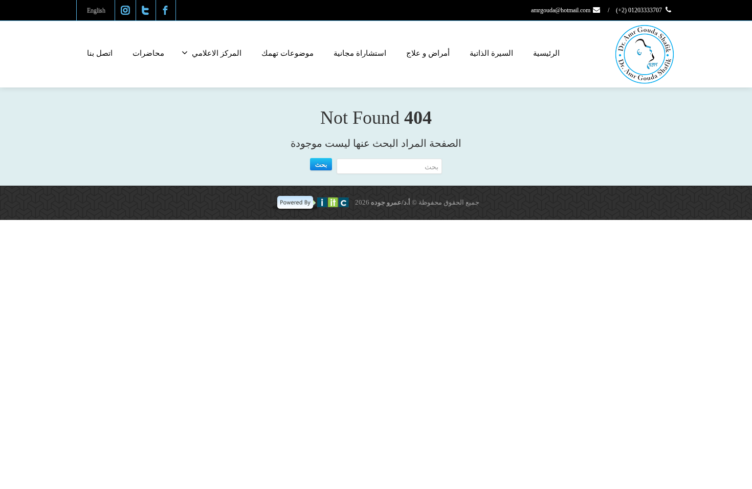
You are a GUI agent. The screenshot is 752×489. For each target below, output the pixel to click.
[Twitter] (145, 10)
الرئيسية (546, 53)
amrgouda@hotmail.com (561, 10)
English (96, 10)
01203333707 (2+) (639, 10)
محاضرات (148, 53)
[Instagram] (125, 10)
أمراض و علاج (428, 53)
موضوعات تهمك (287, 53)
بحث (321, 164)
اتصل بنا (100, 53)
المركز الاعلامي (216, 53)
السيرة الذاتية (491, 53)
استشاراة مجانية (360, 53)
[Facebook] (165, 10)
